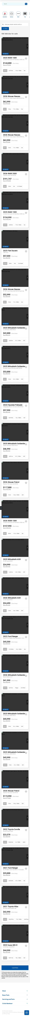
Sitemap (19, 1012)
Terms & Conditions (13, 1012)
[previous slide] (6, 14)
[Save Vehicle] (26, 59)
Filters (6, 28)
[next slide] (25, 15)
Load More (15, 968)
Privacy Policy (5, 1012)
